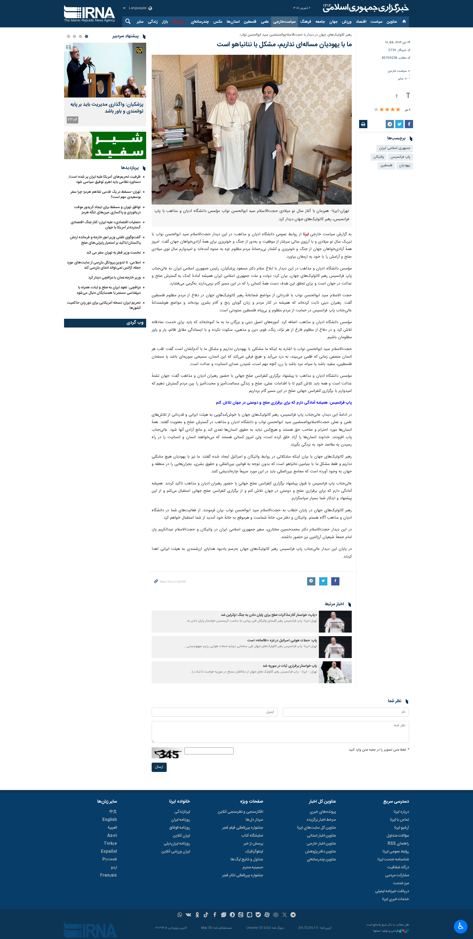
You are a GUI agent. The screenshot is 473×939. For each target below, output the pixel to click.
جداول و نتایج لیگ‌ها (246, 859)
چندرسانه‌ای (200, 22)
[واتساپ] (180, 915)
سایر (140, 22)
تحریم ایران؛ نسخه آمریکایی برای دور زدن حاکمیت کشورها (104, 305)
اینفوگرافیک (254, 851)
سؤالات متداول (398, 835)
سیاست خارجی (397, 71)
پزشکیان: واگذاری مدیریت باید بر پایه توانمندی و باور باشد (106, 108)
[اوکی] (197, 915)
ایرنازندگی (182, 812)
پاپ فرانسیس (400, 157)
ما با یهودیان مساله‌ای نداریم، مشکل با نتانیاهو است (284, 44)
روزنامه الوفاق (179, 828)
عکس (217, 22)
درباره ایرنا (401, 812)
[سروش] (232, 915)
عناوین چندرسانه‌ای (321, 859)
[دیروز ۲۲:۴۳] (105, 70)
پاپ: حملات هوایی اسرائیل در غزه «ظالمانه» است (282, 641)
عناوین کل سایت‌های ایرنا (316, 828)
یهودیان (404, 165)
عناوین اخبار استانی (321, 835)
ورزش (346, 22)
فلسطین (250, 22)
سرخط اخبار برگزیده (321, 820)
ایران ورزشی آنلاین (175, 851)
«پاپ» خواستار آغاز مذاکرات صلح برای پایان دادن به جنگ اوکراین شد (269, 615)
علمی (265, 22)
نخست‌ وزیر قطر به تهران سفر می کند (113, 253)
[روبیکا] (275, 915)
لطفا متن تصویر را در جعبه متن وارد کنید (379, 750)
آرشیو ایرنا (401, 828)
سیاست (376, 22)
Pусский (109, 859)
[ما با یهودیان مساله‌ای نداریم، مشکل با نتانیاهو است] (252, 130)
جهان (333, 22)
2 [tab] (80, 36)
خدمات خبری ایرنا (395, 899)
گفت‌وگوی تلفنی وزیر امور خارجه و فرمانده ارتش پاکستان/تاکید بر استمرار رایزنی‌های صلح (105, 240)
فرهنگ (305, 22)
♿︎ (461, 926)
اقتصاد (361, 22)
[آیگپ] (249, 915)
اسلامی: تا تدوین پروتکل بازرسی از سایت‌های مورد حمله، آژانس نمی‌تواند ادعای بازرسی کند (104, 265)
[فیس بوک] (214, 915)
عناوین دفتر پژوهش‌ (320, 851)
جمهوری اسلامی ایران (394, 148)
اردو (114, 867)
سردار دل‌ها (254, 820)
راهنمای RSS (398, 843)
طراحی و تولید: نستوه (386, 931)
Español (109, 851)
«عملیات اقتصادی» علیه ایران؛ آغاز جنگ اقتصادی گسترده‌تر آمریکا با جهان (106, 225)
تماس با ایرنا (399, 820)
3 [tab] (74, 36)
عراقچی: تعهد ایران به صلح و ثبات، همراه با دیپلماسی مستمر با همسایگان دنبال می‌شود (109, 290)
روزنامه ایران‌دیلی (177, 843)
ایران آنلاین (181, 835)
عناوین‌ (392, 22)
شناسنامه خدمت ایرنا (393, 859)
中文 (113, 812)
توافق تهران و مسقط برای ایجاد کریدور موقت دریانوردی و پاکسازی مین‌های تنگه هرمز (107, 210)
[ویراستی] (223, 915)
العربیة (112, 828)
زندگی (153, 22)
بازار (165, 22)
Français (108, 875)
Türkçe (110, 843)
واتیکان (378, 157)
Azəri (112, 835)
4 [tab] (68, 36)
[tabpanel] (105, 84)
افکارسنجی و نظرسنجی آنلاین (240, 812)
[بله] (258, 915)
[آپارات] (267, 915)
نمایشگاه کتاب (252, 835)
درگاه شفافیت (398, 867)
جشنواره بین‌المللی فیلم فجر (242, 828)
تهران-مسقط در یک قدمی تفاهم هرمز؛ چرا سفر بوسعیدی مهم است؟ (106, 194)
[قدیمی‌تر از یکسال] (335, 622)
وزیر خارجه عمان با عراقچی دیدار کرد (114, 278)
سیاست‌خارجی (284, 22)
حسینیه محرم (253, 867)
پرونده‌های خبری (323, 812)
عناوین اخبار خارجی (321, 843)
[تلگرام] (293, 915)
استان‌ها (233, 22)
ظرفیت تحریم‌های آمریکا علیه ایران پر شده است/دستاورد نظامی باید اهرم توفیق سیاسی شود (105, 179)
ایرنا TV (177, 22)
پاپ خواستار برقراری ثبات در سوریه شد (290, 666)
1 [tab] (86, 36)
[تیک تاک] (206, 915)
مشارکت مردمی (397, 875)
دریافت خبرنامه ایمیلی (392, 891)
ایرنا (365, 8)
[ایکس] (284, 915)
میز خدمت (401, 883)
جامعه (320, 22)
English (109, 820)
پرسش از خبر (253, 843)
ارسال (159, 767)
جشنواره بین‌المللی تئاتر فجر (242, 875)
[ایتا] (241, 915)
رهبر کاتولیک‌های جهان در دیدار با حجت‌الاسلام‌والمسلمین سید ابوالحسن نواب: (295, 35)
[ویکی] (188, 915)
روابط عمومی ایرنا (396, 851)
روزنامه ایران (180, 820)
